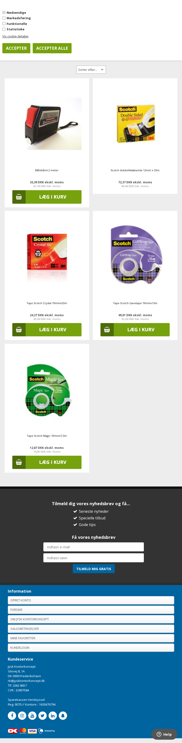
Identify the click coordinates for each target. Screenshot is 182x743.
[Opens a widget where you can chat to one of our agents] (164, 735)
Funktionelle (17, 24)
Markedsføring (19, 18)
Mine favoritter (22, 638)
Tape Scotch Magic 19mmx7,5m (47, 435)
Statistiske (15, 29)
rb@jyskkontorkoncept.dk (26, 681)
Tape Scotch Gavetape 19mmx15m (135, 303)
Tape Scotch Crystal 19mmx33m (47, 303)
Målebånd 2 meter (47, 170)
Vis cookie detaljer (15, 36)
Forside (16, 610)
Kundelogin (19, 647)
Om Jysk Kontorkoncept (29, 619)
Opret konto (20, 600)
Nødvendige (16, 12)
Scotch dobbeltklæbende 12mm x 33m (135, 170)
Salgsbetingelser (24, 628)
